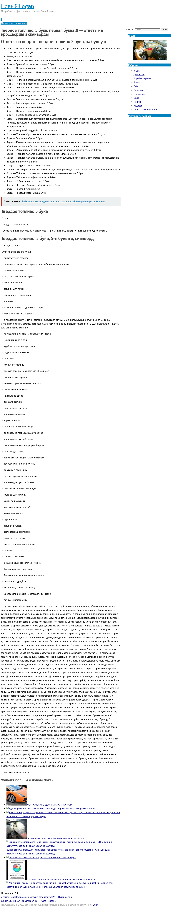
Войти (96, 905)
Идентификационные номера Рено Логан (73, 808)
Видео (137, 70)
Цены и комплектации (145, 109)
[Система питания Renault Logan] (24, 857)
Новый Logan (17, 6)
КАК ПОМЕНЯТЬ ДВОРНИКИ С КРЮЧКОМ (49, 805)
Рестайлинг (140, 94)
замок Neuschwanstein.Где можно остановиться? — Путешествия (36, 897)
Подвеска (139, 90)
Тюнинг (137, 102)
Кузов (137, 82)
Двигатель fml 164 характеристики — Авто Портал (28, 901)
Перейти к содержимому (14, 23)
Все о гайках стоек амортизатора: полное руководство (55, 838)
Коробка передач (142, 78)
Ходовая (138, 105)
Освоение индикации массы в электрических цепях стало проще (61, 879)
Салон (137, 98)
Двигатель (139, 74)
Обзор (137, 86)
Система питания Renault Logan (59, 857)
